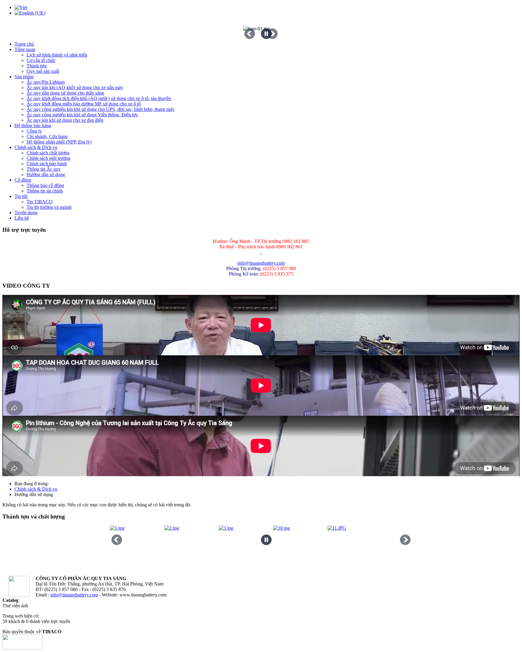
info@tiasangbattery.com (261, 263)
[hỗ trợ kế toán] (260, 252)
